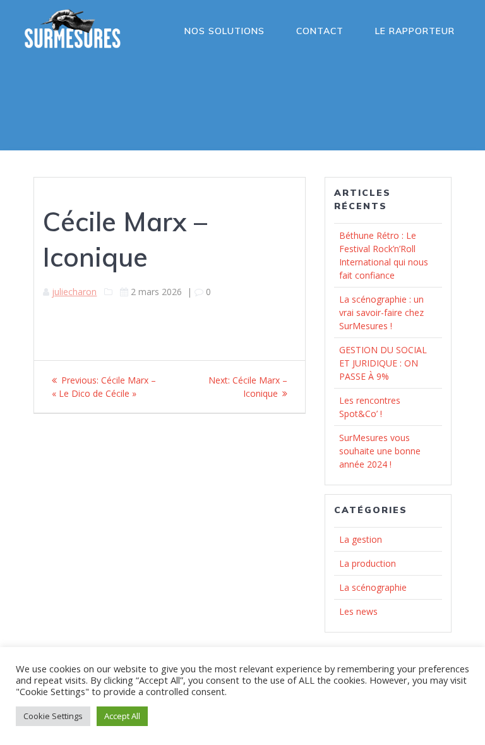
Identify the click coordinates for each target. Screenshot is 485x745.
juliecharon (74, 292)
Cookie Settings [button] (53, 716)
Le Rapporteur (415, 31)
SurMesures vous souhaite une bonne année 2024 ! (380, 451)
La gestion (360, 539)
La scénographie (373, 587)
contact (320, 31)
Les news (358, 611)
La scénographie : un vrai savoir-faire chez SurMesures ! (381, 312)
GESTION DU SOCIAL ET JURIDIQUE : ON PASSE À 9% (383, 363)
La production (367, 563)
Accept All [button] (122, 716)
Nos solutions (224, 31)
